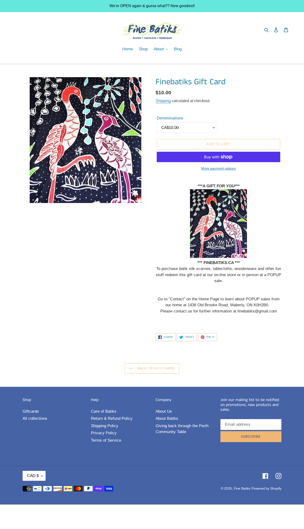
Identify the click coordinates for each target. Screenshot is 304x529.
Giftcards (31, 411)
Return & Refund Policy (112, 418)
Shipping (163, 101)
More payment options (218, 168)
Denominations (170, 118)
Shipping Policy (104, 426)
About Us (164, 411)
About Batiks (167, 418)
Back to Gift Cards (155, 368)
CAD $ (33, 475)
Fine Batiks (242, 488)
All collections (35, 418)
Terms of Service (106, 440)
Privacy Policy (104, 433)
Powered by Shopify (266, 488)
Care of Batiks (103, 411)
